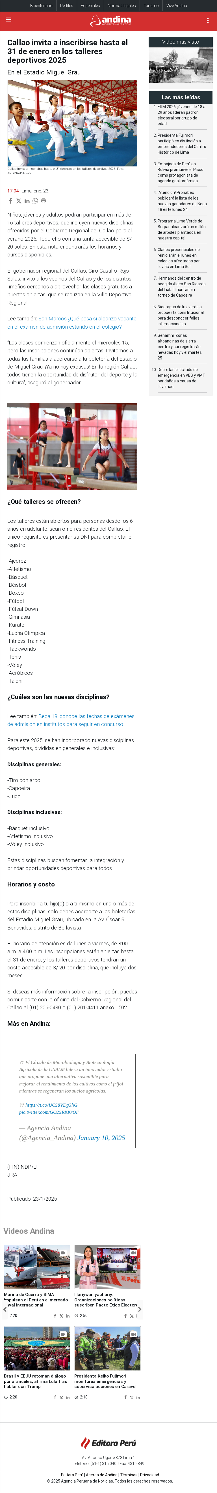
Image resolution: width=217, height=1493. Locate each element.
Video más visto (180, 42)
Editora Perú (72, 1475)
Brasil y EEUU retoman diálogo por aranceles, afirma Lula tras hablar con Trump (35, 1381)
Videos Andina (28, 1231)
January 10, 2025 (101, 1137)
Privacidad (149, 1475)
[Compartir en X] (62, 1315)
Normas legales (122, 5)
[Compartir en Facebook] (56, 1315)
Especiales (90, 5)
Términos (129, 1475)
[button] (5, 1310)
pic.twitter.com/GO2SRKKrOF (49, 1112)
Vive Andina (176, 5)
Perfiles (66, 5)
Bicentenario (41, 5)
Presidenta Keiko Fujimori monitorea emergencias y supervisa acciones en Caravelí (106, 1381)
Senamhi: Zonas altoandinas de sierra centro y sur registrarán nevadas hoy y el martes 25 (180, 346)
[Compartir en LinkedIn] (67, 1315)
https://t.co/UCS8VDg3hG (51, 1105)
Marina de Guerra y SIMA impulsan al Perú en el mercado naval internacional (36, 1300)
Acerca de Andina (102, 1475)
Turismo (151, 5)
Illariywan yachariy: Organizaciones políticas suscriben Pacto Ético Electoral (107, 1300)
